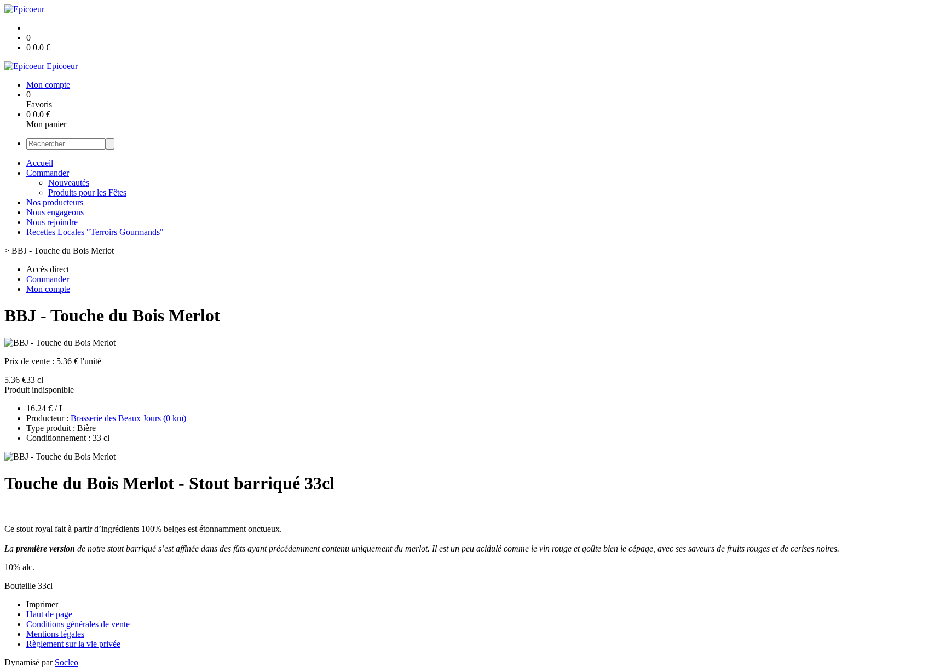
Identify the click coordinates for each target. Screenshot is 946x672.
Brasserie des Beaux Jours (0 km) (128, 418)
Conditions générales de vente (78, 624)
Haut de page (49, 614)
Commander (47, 172)
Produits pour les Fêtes (87, 192)
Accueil (39, 163)
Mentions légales (55, 634)
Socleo (66, 662)
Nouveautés (68, 182)
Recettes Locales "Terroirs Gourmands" (95, 232)
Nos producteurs (54, 202)
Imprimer (42, 604)
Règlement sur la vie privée (73, 643)
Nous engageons (55, 212)
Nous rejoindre (52, 222)
